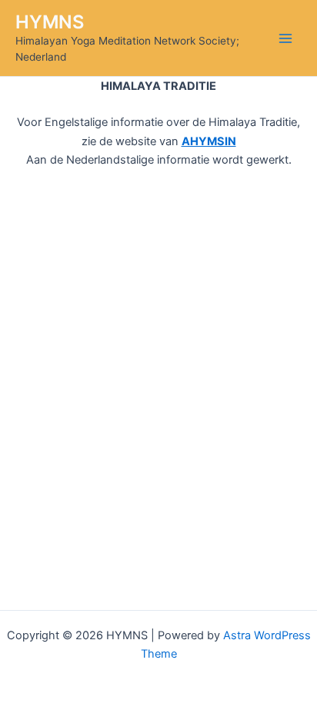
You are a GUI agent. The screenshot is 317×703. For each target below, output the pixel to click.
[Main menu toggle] (285, 38)
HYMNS (49, 22)
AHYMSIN (209, 141)
